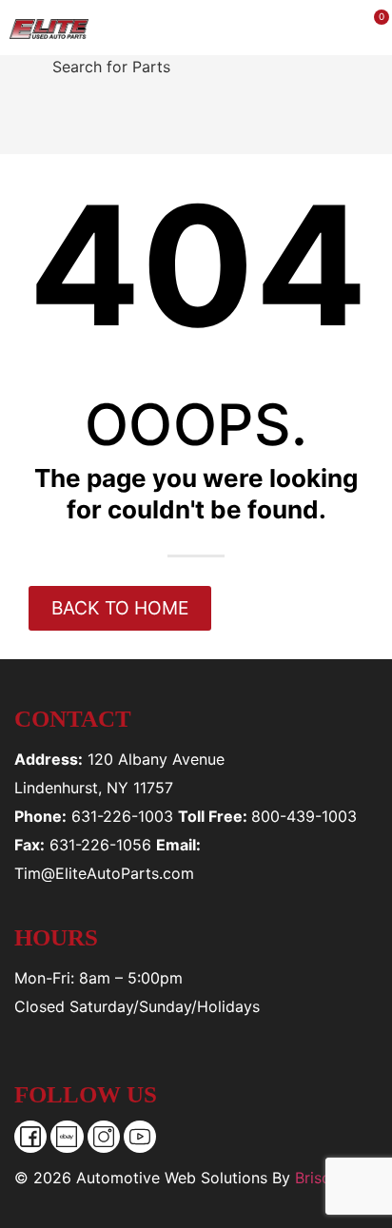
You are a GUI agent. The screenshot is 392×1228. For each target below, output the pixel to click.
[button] (178, 28)
